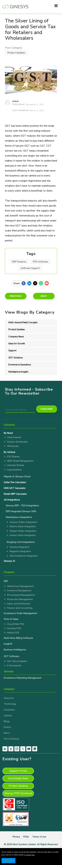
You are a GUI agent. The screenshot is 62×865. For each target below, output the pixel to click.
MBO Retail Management (20, 460)
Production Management (20, 599)
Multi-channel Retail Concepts (23, 322)
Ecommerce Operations (19, 364)
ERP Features (19, 261)
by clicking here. (29, 855)
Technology (10, 703)
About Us (9, 698)
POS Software (40, 261)
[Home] (15, 5)
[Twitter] (36, 283)
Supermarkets (14, 469)
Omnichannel (14, 437)
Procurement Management (21, 595)
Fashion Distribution (17, 441)
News (7, 733)
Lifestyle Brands (15, 465)
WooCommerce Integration (24, 555)
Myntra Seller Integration (23, 526)
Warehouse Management (20, 586)
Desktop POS (14, 628)
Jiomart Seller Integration (23, 535)
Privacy (16, 836)
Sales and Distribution (18, 603)
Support (12, 350)
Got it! (8, 860)
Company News (16, 336)
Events (7, 727)
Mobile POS (13, 632)
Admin (15, 101)
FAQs (26, 836)
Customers (9, 709)
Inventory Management (19, 590)
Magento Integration (20, 551)
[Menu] (56, 6)
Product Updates (16, 52)
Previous (16, 296)
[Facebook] (24, 283)
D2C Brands (13, 456)
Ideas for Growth (16, 343)
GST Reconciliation (17, 661)
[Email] (47, 283)
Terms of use (39, 836)
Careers (8, 715)
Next (44, 296)
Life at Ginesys (11, 738)
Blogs (7, 721)
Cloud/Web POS (15, 624)
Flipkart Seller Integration (23, 531)
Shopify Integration (20, 547)
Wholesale (13, 446)
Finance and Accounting (19, 608)
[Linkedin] (30, 283)
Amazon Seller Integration (23, 522)
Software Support (30, 268)
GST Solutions (15, 357)
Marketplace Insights (18, 371)
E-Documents (14, 665)
